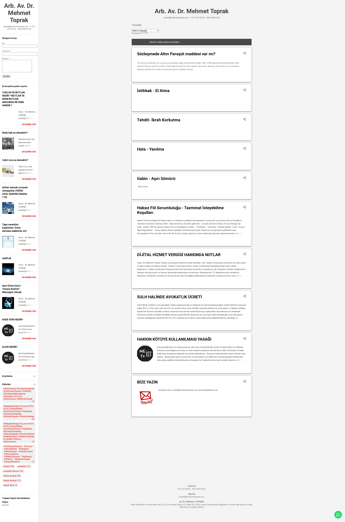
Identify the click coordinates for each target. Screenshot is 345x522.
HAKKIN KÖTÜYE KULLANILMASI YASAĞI (174, 339)
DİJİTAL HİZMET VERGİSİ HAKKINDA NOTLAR (178, 254)
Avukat (8, 466)
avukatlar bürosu (12, 471)
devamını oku (239, 76)
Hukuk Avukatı (11, 480)
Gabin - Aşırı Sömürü (156, 178)
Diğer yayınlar (191, 422)
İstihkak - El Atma (153, 90)
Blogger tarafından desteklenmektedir (191, 515)
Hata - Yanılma (150, 149)
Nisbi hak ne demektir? (15, 132)
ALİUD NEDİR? (9, 346)
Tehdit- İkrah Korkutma (158, 120)
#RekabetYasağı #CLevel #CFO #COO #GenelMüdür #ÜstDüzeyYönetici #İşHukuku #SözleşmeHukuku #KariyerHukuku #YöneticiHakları (18, 412)
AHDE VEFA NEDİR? (12, 319)
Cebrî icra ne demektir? (15, 160)
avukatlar (24, 466)
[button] (244, 53)
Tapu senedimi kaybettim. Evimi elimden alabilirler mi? (14, 227)
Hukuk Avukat (11, 476)
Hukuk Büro (9, 485)
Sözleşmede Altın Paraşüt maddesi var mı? (176, 53)
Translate (152, 33)
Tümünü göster (239, 42)
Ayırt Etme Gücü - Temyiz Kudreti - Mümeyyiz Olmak (12, 289)
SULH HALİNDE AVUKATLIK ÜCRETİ (169, 296)
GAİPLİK (6, 258)
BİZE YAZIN (147, 382)
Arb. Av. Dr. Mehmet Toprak (192, 11)
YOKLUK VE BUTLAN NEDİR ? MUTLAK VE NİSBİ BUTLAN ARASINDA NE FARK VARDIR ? (13, 99)
